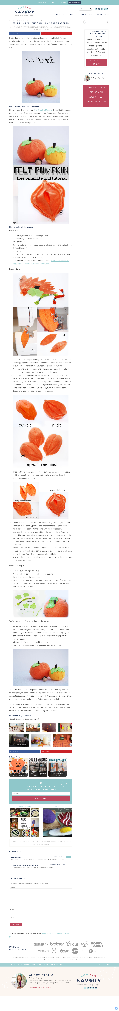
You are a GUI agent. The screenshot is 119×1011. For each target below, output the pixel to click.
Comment (13, 887)
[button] (70, 53)
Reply (68, 856)
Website (12, 917)
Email (12, 910)
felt (41, 844)
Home (10, 20)
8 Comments (36, 26)
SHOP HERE (46, 29)
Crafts (20, 841)
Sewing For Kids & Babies (23, 20)
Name (12, 903)
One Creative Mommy (43, 110)
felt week (46, 844)
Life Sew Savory (24, 11)
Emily (31, 26)
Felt (37, 841)
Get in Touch (96, 92)
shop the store (74, 2)
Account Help (96, 97)
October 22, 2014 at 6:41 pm (57, 864)
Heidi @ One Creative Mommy (23, 865)
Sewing (14, 20)
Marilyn (14, 857)
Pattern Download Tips (96, 103)
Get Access (40, 799)
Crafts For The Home (29, 841)
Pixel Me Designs (105, 997)
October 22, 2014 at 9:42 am (58, 856)
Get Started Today (96, 62)
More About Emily (96, 87)
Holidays (41, 841)
